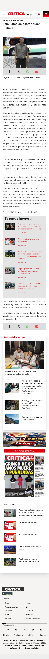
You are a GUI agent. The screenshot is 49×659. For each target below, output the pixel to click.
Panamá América (11, 607)
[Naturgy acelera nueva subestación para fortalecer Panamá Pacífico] (12, 405)
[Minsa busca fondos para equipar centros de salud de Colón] (24, 355)
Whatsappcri (18, 635)
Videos (30, 635)
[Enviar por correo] (36, 72)
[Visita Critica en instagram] (41, 629)
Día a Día (8, 610)
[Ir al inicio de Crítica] (20, 13)
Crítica (7, 603)
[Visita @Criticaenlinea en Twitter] (16, 629)
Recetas (8, 618)
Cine (27, 607)
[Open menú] (4, 14)
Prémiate (29, 614)
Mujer (7, 614)
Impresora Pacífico (33, 618)
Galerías (42, 635)
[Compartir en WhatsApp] (29, 71)
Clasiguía (29, 610)
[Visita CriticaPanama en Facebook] (8, 629)
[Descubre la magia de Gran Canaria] (12, 419)
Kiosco (28, 603)
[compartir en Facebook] (9, 72)
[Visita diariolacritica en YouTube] (33, 629)
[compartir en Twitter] (18, 72)
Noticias (6, 635)
